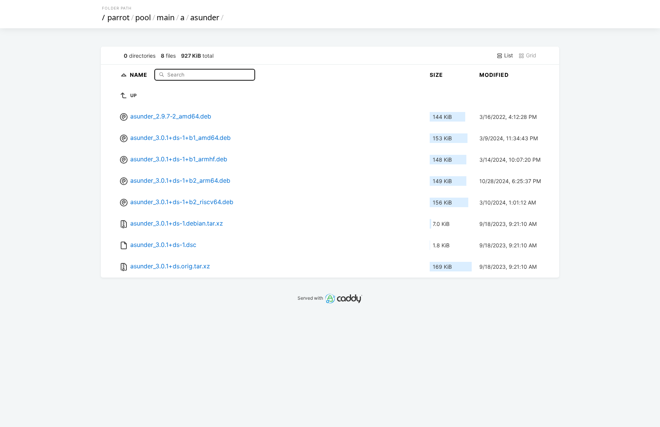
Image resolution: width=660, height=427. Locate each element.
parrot (118, 17)
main (166, 17)
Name (139, 74)
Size (436, 74)
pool (143, 17)
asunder (204, 17)
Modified (494, 74)
